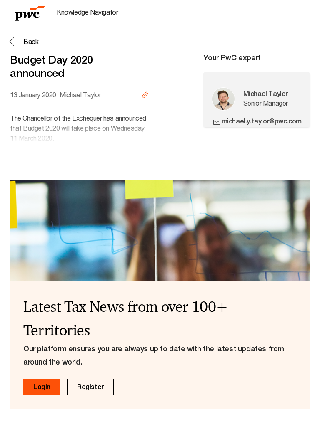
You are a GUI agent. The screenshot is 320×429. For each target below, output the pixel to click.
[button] (22, 42)
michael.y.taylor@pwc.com (262, 121)
